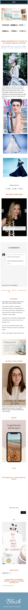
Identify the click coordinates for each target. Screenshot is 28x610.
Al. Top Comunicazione (8, 585)
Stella (8, 254)
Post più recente (6, 290)
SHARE (8, 188)
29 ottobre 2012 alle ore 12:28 (17, 254)
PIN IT (21, 188)
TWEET (15, 188)
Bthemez (23, 606)
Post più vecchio (22, 290)
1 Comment (23, 46)
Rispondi (8, 263)
